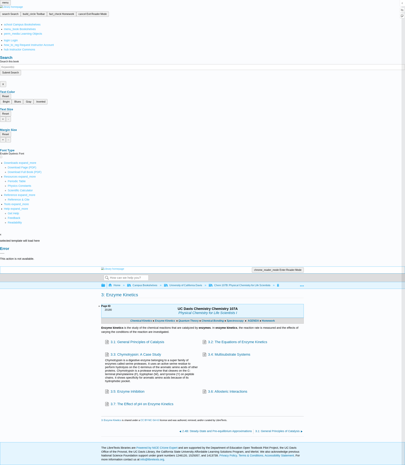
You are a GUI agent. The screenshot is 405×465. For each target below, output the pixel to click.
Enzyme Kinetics (165, 320)
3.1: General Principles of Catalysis (137, 342)
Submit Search (10, 72)
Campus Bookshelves (145, 285)
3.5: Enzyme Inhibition (127, 391)
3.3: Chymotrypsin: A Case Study (136, 354)
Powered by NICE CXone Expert (157, 447)
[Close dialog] (2, 253)
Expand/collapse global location (302, 284)
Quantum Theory (188, 320)
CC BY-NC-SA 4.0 (149, 420)
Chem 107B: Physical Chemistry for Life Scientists (242, 285)
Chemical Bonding (213, 320)
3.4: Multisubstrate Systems (229, 354)
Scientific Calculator (20, 190)
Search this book (9, 61)
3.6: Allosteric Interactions (227, 391)
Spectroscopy (235, 320)
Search (107, 278)
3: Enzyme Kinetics (111, 420)
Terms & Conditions (251, 455)
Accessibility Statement (279, 455)
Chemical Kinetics (141, 320)
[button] (14, 218)
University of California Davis (186, 285)
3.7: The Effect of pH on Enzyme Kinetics (142, 404)
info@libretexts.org (152, 459)
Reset (5, 96)
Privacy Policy (228, 455)
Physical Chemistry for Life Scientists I (207, 313)
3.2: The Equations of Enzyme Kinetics (237, 342)
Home (117, 285)
